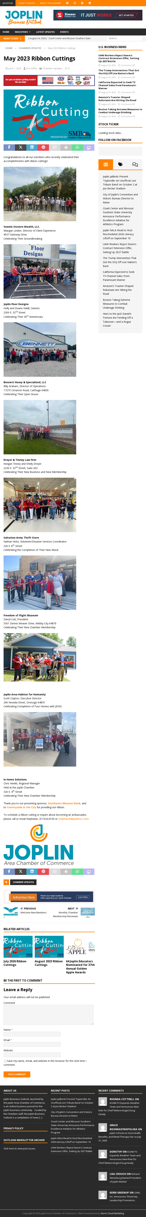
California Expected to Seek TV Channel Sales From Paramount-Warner (117, 85)
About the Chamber (50, 3)
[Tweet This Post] (20, 147)
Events (64, 31)
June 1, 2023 (15, 68)
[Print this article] (66, 147)
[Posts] (105, 164)
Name (7, 1029)
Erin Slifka (31, 68)
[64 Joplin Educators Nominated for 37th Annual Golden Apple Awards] (80, 947)
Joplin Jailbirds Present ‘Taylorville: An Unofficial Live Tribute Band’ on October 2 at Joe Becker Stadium (72, 1102)
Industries (21, 31)
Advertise (8, 3)
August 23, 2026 (108, 65)
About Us (10, 1090)
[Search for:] (124, 38)
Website (8, 1050)
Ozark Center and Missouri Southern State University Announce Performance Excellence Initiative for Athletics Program (118, 216)
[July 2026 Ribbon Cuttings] (18, 947)
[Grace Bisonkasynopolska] (102, 1130)
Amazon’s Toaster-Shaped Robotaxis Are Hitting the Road (117, 99)
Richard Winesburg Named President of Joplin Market (125, 1177)
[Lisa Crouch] (102, 1178)
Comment (9, 1002)
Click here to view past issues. (20, 1148)
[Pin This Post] (43, 147)
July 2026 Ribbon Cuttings (15, 963)
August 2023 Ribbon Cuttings (49, 963)
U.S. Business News (112, 47)
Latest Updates (45, 31)
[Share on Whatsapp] (77, 147)
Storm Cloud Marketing (112, 1213)
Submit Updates (26, 3)
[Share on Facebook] (9, 147)
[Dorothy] (102, 1156)
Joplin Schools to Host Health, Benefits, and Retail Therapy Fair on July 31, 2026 (119, 1136)
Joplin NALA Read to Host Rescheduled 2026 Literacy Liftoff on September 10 (118, 234)
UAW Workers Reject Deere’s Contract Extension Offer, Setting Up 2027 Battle (118, 58)
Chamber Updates (53, 68)
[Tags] (120, 164)
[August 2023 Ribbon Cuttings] (49, 947)
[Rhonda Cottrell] (102, 1103)
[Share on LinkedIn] (32, 147)
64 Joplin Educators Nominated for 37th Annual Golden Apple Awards (80, 966)
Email (7, 1040)
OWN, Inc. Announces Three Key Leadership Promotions (125, 1196)
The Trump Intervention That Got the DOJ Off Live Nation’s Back (118, 72)
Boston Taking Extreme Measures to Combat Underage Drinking (120, 111)
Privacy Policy (13, 1128)
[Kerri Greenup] (102, 1197)
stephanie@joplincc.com (73, 818)
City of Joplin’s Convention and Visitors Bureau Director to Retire (120, 198)
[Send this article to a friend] (54, 147)
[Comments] (135, 164)
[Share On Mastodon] (89, 147)
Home (6, 31)
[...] (40, 1117)
